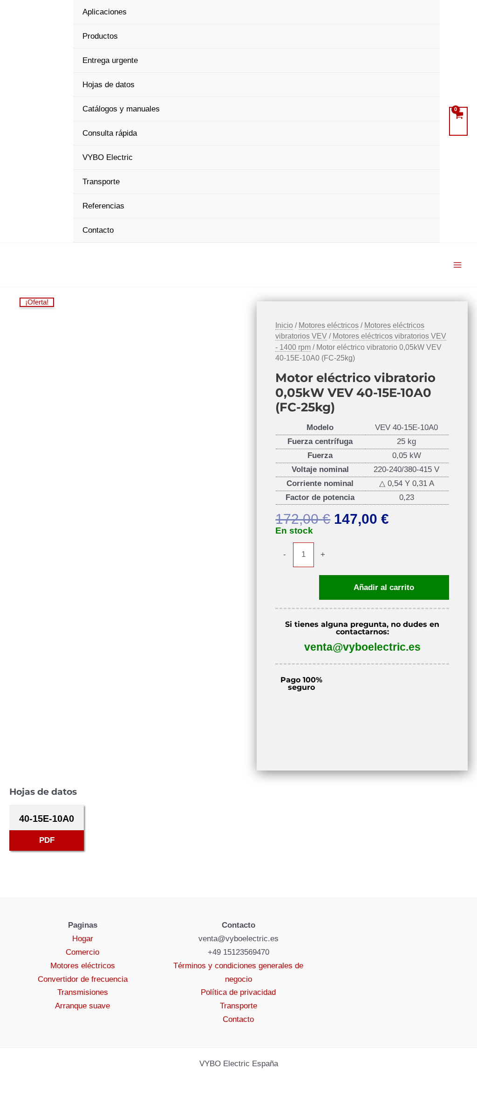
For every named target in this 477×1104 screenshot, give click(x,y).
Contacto (98, 230)
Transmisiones (82, 992)
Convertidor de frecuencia (83, 979)
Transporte (101, 181)
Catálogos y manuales (121, 108)
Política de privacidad (238, 992)
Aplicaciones (104, 11)
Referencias (103, 205)
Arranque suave (82, 1005)
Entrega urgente (110, 60)
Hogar (82, 938)
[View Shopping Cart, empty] (458, 121)
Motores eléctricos (329, 325)
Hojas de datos (108, 84)
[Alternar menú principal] (457, 265)
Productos (100, 36)
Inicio (284, 325)
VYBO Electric (107, 157)
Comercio (82, 952)
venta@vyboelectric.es (362, 647)
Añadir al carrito (384, 587)
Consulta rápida (109, 133)
